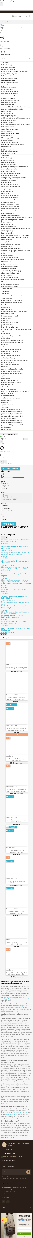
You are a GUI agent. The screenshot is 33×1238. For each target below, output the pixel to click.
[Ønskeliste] (25, 16)
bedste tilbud (5, 1100)
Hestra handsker (6, 111)
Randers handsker (7, 113)
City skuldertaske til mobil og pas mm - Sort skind (17, 759)
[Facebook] (8, 1201)
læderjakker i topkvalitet (20, 1006)
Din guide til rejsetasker (8, 389)
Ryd (22, 28)
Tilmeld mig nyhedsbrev (24, 1233)
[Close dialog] (31, 1214)
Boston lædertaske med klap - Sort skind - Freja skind (16, 943)
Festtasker (4, 402)
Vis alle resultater (5, 55)
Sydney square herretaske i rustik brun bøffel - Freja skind (16, 668)
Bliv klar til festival (6, 400)
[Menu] (3, 16)
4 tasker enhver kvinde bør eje (10, 398)
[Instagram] (3, 1201)
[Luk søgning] (1, 30)
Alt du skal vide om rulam (9, 387)
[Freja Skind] (16, 16)
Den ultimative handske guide (10, 380)
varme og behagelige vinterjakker (11, 1007)
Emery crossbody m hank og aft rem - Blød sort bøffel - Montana (16, 790)
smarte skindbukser (11, 1114)
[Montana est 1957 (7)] (16, 499)
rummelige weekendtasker (9, 997)
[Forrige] (1, 3)
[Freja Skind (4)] (16, 497)
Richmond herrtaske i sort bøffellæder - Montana (16, 851)
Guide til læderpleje (7, 393)
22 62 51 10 (8, 1150)
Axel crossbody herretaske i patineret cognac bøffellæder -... (16, 698)
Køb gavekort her (6, 429)
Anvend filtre (8, 524)
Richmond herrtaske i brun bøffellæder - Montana (16, 912)
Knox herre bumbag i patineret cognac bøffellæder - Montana (16, 729)
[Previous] (2, 537)
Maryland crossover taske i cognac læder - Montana (16, 821)
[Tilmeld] (28, 1172)
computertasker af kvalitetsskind (21, 999)
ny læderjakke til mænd (21, 1112)
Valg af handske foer (7, 384)
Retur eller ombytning (8, 1160)
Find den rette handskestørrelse (11, 382)
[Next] (6, 537)
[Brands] (16, 495)
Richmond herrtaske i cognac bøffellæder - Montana (16, 882)
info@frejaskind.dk (8, 1153)
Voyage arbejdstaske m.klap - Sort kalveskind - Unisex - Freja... (16, 973)
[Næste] (1, 5)
